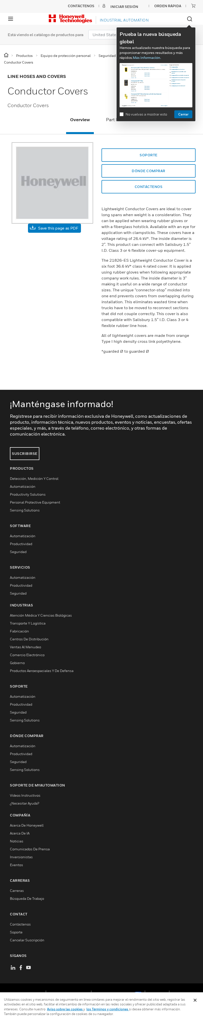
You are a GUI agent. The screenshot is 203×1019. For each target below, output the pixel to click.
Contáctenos (20, 924)
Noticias (16, 841)
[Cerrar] (195, 1000)
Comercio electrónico (27, 655)
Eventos (16, 865)
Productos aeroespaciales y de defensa (42, 671)
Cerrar (183, 114)
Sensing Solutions (25, 510)
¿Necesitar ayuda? (24, 803)
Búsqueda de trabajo (27, 898)
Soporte (148, 155)
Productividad (21, 544)
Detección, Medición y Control (34, 478)
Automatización (22, 486)
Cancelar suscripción (27, 940)
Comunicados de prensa (30, 849)
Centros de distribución (29, 639)
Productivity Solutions (28, 494)
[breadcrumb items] (6, 55)
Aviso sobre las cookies (65, 1009)
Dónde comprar (148, 171)
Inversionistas (21, 857)
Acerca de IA (19, 833)
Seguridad (18, 552)
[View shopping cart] (193, 5)
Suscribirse (24, 453)
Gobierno (17, 663)
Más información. (147, 57)
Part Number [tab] (119, 119)
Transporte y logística (28, 623)
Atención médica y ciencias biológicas (41, 615)
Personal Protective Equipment (35, 502)
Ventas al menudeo (25, 647)
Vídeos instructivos (25, 795)
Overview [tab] (80, 119)
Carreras (17, 890)
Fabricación (19, 631)
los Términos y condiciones (107, 1009)
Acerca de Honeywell (27, 825)
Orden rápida (167, 6)
